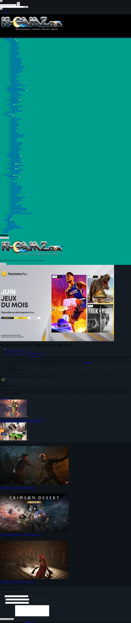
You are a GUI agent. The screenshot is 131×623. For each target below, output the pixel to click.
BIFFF (13, 178)
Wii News (13, 79)
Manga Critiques (15, 160)
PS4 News (14, 50)
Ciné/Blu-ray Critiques (17, 165)
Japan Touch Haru (16, 198)
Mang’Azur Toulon (16, 205)
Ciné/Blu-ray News (16, 101)
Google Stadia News (16, 71)
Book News (14, 91)
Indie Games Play (16, 186)
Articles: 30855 (4, 398)
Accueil (6, 232)
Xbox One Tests (15, 146)
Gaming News (11, 40)
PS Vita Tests (14, 133)
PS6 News (14, 42)
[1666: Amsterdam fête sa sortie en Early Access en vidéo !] (34, 578)
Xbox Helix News (16, 59)
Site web (2, 602)
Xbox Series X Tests (16, 143)
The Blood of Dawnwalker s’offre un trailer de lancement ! (17, 488)
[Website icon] (1, 397)
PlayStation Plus (33, 356)
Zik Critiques (11, 168)
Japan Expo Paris (15, 190)
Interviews (10, 214)
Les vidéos (7, 219)
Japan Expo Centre (16, 189)
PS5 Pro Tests (15, 120)
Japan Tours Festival (16, 200)
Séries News (14, 103)
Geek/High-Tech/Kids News (15, 88)
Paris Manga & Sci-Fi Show (19, 208)
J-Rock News (14, 107)
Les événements (8, 174)
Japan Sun (13, 195)
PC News (13, 56)
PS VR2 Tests (15, 123)
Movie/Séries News (12, 99)
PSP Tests (13, 131)
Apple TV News (15, 83)
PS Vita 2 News (15, 53)
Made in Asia (14, 202)
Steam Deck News (16, 58)
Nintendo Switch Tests (17, 136)
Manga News (14, 96)
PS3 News (14, 74)
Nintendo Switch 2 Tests (18, 135)
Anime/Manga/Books (13, 155)
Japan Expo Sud (15, 192)
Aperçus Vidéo (11, 224)
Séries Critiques (15, 166)
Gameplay (13, 184)
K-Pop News (14, 109)
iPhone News (14, 82)
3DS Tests (13, 141)
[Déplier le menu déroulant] (16, 39)
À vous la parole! (8, 229)
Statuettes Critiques (16, 162)
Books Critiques (15, 157)
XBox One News (16, 64)
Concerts (9, 216)
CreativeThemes (29, 622)
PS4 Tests (13, 127)
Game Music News (16, 106)
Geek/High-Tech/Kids (13, 154)
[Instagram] (5, 236)
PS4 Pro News (15, 48)
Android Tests (15, 151)
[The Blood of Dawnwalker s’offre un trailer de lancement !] (34, 484)
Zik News (10, 104)
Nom (2, 596)
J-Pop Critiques (15, 171)
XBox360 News (15, 75)
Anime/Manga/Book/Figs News (16, 90)
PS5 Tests (13, 122)
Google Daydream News (18, 85)
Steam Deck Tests (16, 119)
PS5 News (14, 45)
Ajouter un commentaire (7, 616)
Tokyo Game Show (16, 211)
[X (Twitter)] (3, 236)
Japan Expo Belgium (16, 187)
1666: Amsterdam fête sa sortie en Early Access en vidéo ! (17, 582)
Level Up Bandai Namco (18, 197)
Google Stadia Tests (16, 149)
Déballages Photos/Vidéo (14, 227)
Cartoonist (13, 179)
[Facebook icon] (0, 397)
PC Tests (13, 117)
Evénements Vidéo (12, 226)
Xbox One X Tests (16, 144)
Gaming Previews (12, 87)
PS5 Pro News (15, 43)
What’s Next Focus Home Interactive (21, 213)
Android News (15, 80)
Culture (9, 218)
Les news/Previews (9, 39)
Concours (6, 230)
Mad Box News (15, 72)
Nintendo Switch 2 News (18, 66)
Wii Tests (13, 139)
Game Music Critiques (17, 170)
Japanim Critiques (16, 159)
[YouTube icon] (3, 397)
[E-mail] (7, 236)
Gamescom (14, 182)
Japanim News (15, 93)
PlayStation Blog (87, 362)
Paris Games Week (16, 206)
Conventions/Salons (12, 176)
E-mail (2, 599)
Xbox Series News (16, 61)
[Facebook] (1, 236)
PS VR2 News (15, 47)
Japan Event (14, 194)
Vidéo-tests (10, 221)
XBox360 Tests (15, 147)
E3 (11, 181)
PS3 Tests (13, 130)
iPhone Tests (14, 152)
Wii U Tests (14, 138)
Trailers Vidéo (11, 222)
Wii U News (14, 77)
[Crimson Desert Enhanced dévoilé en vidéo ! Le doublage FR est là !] (34, 531)
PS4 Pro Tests (15, 125)
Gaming (9, 115)
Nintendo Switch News (17, 67)
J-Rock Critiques (15, 173)
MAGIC (13, 203)
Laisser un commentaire (7, 619)
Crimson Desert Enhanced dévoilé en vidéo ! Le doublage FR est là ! (20, 535)
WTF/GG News (11, 112)
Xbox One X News (16, 63)
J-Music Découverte (16, 111)
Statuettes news (15, 98)
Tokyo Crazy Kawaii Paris (18, 210)
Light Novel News (16, 95)
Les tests (6, 114)
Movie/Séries (11, 163)
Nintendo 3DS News (17, 69)
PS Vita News (15, 55)
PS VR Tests (14, 128)
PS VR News (14, 51)
